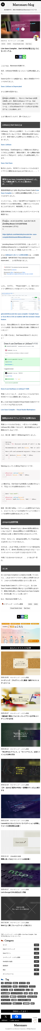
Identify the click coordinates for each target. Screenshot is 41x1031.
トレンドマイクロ (16, 993)
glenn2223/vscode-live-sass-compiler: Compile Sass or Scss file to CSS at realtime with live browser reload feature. (20, 316)
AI (2, 983)
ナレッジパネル (19, 990)
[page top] (35, 1020)
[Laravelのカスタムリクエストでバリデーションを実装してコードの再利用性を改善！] (20, 806)
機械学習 (13, 996)
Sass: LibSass (6, 144)
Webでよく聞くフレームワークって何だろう (16, 925)
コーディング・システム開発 (13, 604)
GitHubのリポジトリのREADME (17, 255)
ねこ (27, 990)
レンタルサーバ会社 (24, 1000)
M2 (28, 983)
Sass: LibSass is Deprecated (11, 86)
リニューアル (23, 986)
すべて (20, 945)
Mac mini (4, 990)
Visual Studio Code (18, 44)
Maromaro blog (23, 5)
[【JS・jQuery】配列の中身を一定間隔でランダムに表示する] (20, 771)
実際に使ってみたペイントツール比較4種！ (16, 859)
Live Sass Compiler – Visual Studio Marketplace (18, 410)
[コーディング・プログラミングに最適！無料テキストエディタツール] (20, 663)
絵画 (11, 990)
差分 (32, 1003)
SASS (9, 44)
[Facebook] (20, 57)
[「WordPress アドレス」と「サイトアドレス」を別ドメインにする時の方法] (20, 735)
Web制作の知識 (20, 961)
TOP (2, 934)
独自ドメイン (17, 1003)
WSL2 (15, 986)
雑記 (20, 970)
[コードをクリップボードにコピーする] (37, 443)
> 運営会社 (4, 1020)
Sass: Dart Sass (6, 163)
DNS (30, 993)
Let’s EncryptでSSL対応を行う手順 (13, 892)
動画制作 (20, 965)
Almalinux (5, 996)
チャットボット (6, 986)
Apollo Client (32, 996)
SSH (35, 993)
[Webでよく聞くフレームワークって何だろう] (20, 908)
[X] (17, 57)
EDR (25, 993)
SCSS (3, 44)
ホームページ (6, 1000)
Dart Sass (28, 44)
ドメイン (32, 986)
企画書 (14, 1000)
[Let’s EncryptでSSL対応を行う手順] (20, 875)
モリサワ (22, 983)
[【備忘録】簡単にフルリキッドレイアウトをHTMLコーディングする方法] (20, 699)
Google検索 (5, 993)
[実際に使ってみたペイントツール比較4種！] (20, 842)
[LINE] (24, 57)
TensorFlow (22, 996)
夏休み (15, 983)
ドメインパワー (6, 1003)
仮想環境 (26, 1003)
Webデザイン (20, 953)
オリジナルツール (20, 974)
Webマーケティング (20, 949)
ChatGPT (8, 983)
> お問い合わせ (14, 1020)
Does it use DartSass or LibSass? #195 (15, 389)
